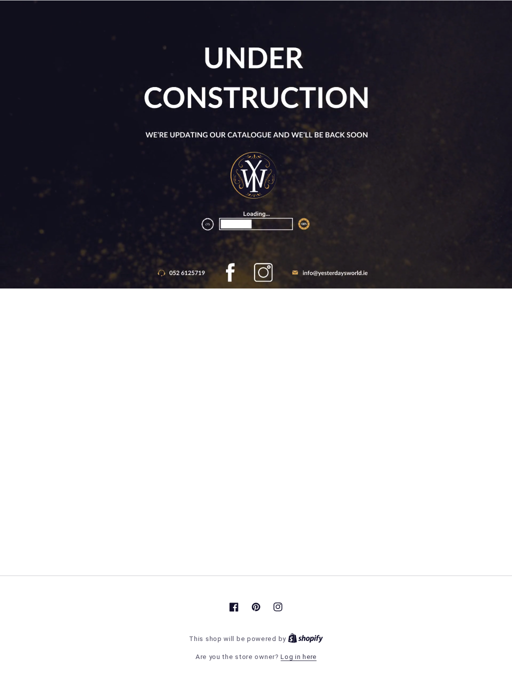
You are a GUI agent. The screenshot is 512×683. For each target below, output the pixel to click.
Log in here (298, 656)
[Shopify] (305, 638)
